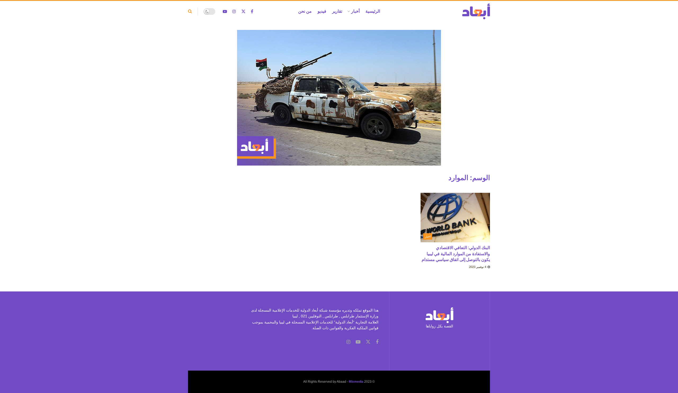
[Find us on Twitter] (243, 11)
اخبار (428, 236)
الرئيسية (372, 11)
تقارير (337, 11)
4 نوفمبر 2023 (478, 266)
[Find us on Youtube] (225, 11)
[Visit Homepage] (476, 11)
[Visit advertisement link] (339, 101)
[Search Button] (190, 11)
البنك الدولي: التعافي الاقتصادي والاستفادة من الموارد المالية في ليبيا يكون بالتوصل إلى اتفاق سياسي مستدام (456, 253)
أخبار (355, 11)
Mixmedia (356, 381)
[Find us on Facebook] (252, 11)
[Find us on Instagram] (234, 11)
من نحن (305, 11)
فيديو (322, 11)
